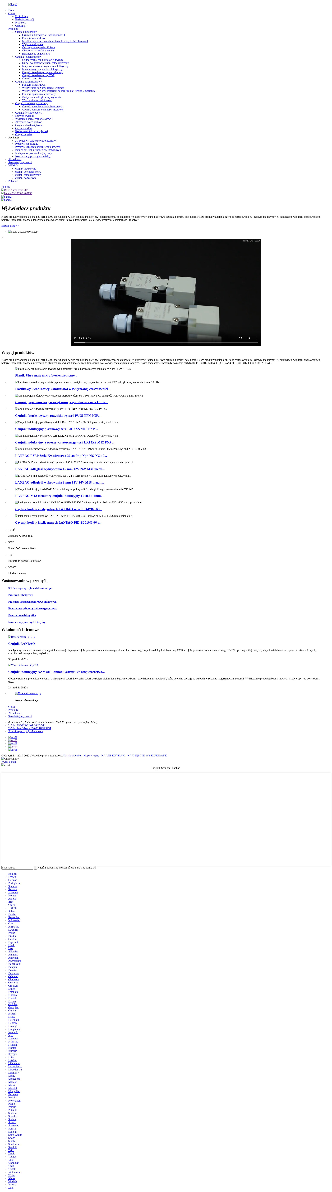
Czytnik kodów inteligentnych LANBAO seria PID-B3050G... (58, 509)
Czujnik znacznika (32, 78)
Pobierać (13, 181)
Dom (11, 10)
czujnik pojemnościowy (28, 171)
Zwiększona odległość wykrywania (41, 97)
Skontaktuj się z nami (20, 162)
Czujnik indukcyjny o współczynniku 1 (43, 34)
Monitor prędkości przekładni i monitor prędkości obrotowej (55, 41)
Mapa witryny (91, 755)
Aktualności (14, 159)
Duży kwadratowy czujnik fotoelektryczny (45, 62)
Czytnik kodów (23, 128)
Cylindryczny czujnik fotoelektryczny (42, 59)
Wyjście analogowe (32, 44)
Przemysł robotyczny (26, 143)
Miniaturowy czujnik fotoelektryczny (42, 69)
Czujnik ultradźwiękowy (28, 125)
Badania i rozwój (24, 19)
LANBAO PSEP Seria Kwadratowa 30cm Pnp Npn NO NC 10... (61, 455)
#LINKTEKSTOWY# (251, 241)
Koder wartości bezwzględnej (31, 131)
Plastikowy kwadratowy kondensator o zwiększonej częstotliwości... (62, 389)
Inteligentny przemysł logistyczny (33, 153)
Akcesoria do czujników (28, 121)
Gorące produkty (72, 755)
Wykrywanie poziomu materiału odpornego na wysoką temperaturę (58, 90)
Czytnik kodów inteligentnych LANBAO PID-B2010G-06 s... (58, 522)
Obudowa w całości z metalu (38, 50)
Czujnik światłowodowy (28, 112)
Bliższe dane (10, 225)
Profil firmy (21, 16)
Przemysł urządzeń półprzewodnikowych (37, 146)
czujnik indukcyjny (25, 168)
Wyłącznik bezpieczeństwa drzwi (33, 118)
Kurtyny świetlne (24, 115)
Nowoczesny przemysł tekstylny (33, 156)
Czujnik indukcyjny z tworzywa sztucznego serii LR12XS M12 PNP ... (65, 442)
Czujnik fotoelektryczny (28, 56)
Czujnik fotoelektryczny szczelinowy (42, 72)
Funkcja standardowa (33, 38)
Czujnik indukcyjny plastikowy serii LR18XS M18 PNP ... (56, 429)
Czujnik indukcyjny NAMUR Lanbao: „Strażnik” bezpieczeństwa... (56, 672)
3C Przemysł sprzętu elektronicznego (35, 140)
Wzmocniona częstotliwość (37, 100)
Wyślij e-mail (8, 761)
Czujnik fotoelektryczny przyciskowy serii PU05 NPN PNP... (57, 415)
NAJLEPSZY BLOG (113, 755)
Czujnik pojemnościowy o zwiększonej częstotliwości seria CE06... (61, 402)
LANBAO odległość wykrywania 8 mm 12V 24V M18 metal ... (59, 482)
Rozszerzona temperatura (36, 53)
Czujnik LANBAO (21, 643)
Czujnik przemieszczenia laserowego (42, 106)
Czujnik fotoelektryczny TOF (38, 75)
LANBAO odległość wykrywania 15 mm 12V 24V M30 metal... (60, 469)
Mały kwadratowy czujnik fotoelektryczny (45, 66)
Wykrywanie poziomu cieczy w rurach (43, 87)
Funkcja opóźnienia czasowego (39, 94)
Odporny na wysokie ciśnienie (38, 47)
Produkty (13, 28)
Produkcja (20, 22)
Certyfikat (20, 25)
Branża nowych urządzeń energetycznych (38, 149)
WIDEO (13, 165)
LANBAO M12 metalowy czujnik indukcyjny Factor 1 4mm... (59, 496)
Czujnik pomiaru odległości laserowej (42, 109)
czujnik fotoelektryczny (28, 174)
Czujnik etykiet (23, 134)
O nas (11, 13)
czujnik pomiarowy (25, 177)
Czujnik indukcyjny (26, 31)
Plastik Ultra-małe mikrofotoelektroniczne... (46, 375)
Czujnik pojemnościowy (28, 81)
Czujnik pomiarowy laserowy (31, 103)
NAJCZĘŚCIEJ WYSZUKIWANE (147, 755)
